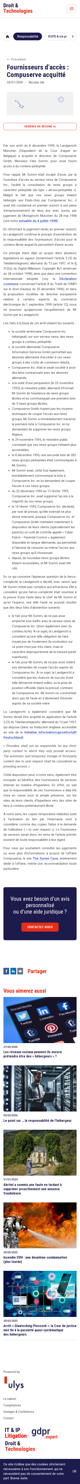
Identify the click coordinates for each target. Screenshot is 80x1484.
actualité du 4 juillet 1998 (38, 221)
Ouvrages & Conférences (18, 1412)
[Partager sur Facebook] (6, 971)
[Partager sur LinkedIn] (13, 971)
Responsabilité (27, 36)
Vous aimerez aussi (24, 991)
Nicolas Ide (36, 82)
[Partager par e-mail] (20, 971)
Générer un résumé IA (40, 126)
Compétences (12, 1405)
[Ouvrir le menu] (72, 8)
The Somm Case (45, 858)
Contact (8, 1418)
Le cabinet (9, 1399)
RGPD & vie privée (60, 36)
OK (75, 1471)
